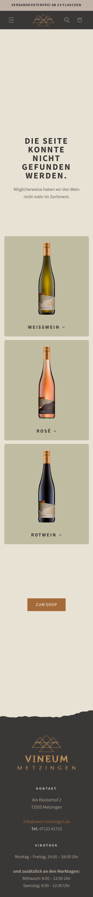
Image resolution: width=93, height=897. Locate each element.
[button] (11, 20)
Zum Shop (46, 605)
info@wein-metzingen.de (46, 822)
